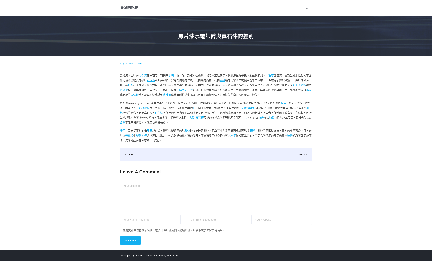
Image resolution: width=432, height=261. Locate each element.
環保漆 (143, 75)
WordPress (173, 255)
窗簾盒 (167, 94)
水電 (233, 135)
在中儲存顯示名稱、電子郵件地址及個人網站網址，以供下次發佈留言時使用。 (174, 230)
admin (140, 63)
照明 (171, 75)
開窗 (149, 130)
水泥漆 (151, 80)
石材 (141, 108)
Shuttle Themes (143, 255)
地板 (130, 85)
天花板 (129, 135)
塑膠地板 (141, 135)
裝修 (261, 117)
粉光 (147, 108)
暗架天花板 (186, 90)
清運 (122, 130)
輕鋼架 (124, 90)
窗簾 (122, 122)
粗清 (283, 103)
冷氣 (244, 117)
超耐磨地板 (249, 108)
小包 (309, 90)
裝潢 (272, 117)
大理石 (270, 75)
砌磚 (222, 80)
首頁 (307, 8)
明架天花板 (299, 85)
